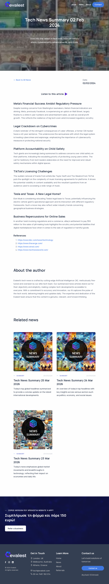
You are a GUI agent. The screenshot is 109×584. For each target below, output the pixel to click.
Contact (98, 4)
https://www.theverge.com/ (30, 243)
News (58, 562)
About (58, 566)
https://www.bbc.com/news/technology (35, 240)
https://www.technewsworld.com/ (33, 250)
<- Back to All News (22, 80)
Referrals (60, 570)
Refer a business (15, 528)
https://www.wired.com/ (28, 246)
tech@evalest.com (41, 570)
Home (58, 558)
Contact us (93, 568)
